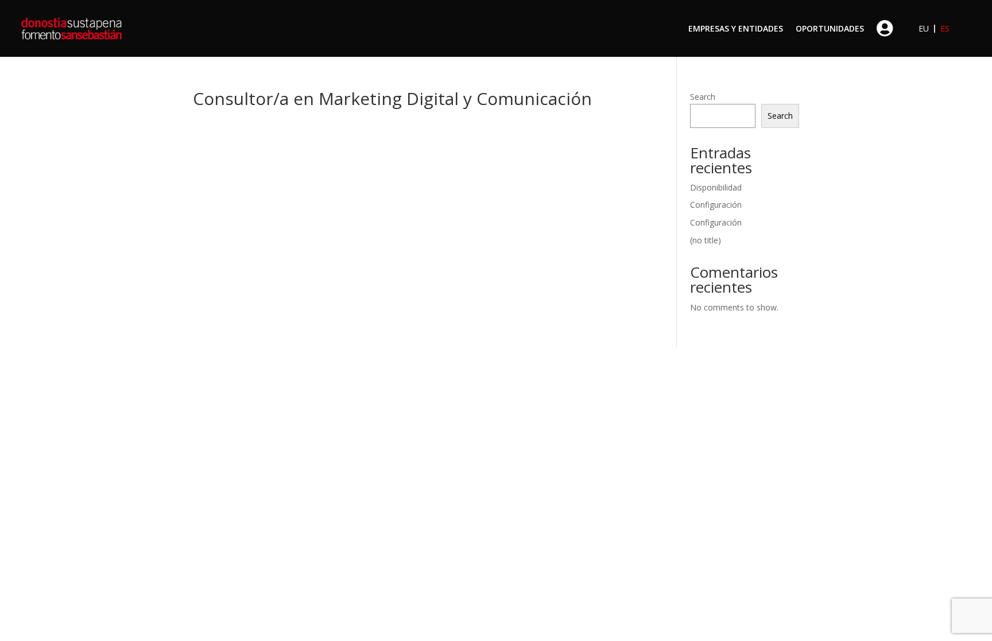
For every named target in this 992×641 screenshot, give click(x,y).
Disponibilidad (716, 187)
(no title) (705, 240)
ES (945, 28)
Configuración (716, 204)
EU (924, 28)
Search (702, 96)
